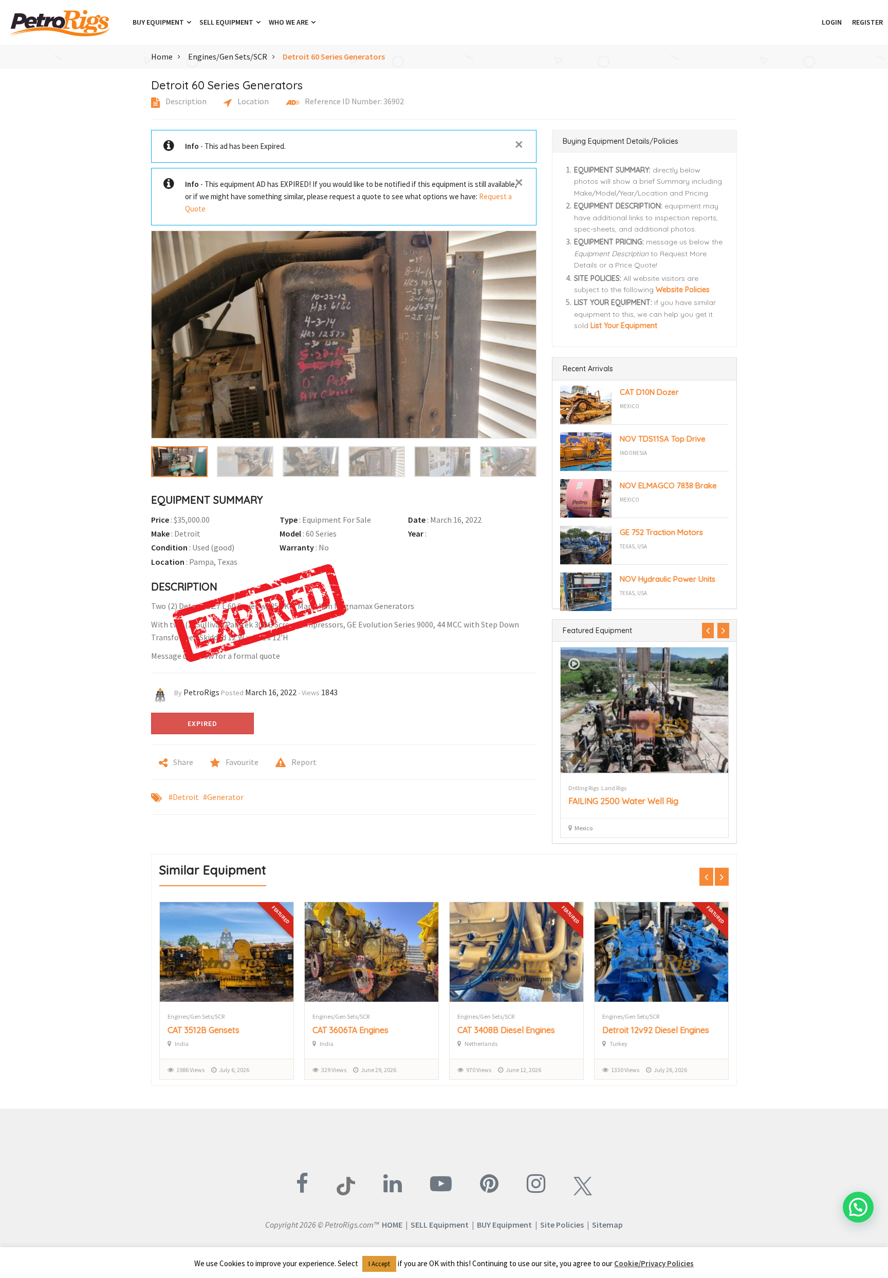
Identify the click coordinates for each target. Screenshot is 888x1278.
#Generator (223, 797)
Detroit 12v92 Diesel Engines (510, 1030)
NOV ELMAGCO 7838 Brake (668, 485)
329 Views (188, 1070)
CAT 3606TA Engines (206, 1030)
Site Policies (562, 1224)
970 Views (333, 1070)
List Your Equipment (623, 325)
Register (867, 22)
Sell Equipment (227, 22)
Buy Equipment (159, 22)
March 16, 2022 (271, 692)
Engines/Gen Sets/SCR (227, 56)
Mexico (629, 406)
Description (185, 101)
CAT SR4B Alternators (643, 1030)
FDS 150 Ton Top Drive (610, 801)
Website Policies (683, 289)
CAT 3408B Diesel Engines (361, 1030)
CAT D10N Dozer (649, 392)
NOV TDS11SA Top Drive (663, 439)
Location (252, 101)
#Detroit (184, 797)
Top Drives (581, 788)
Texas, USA (633, 546)
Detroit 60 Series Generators (334, 56)
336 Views (623, 1070)
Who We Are (289, 22)
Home (162, 56)
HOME (392, 1224)
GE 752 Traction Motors (661, 532)
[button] (811, 22)
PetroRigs (201, 692)
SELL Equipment (440, 1224)
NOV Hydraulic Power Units (667, 579)
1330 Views (480, 1070)
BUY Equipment (504, 1224)
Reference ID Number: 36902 (353, 101)
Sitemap (607, 1224)
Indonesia (633, 452)
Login (832, 22)
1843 (329, 692)
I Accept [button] (379, 1264)
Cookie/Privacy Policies (654, 1263)
